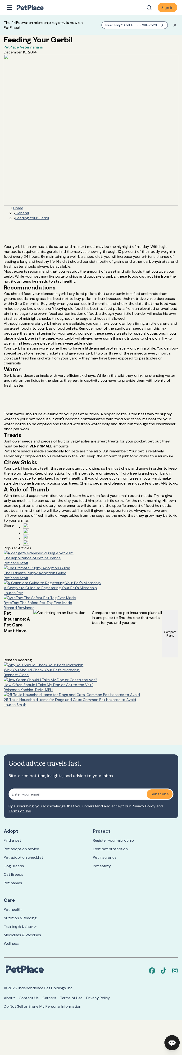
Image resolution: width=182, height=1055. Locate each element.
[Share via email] (26, 543)
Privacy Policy (143, 806)
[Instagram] (175, 970)
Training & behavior (20, 926)
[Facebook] (152, 970)
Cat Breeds (13, 874)
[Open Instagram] (26, 537)
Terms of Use (20, 811)
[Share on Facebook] (26, 526)
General (22, 212)
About (9, 997)
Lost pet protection (110, 848)
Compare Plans (170, 633)
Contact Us (29, 997)
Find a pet (12, 840)
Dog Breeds (14, 865)
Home (18, 208)
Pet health (13, 909)
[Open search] (149, 7)
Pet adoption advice (21, 848)
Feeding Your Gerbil (32, 217)
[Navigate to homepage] (35, 7)
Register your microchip (113, 840)
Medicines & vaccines (22, 934)
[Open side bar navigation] (9, 7)
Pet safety (102, 865)
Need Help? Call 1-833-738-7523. (131, 25)
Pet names (13, 882)
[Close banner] (175, 25)
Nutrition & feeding (20, 917)
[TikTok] (163, 970)
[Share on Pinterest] (26, 531)
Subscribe (159, 794)
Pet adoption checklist (23, 857)
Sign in (167, 7)
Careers (49, 997)
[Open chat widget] (172, 1042)
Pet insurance (105, 857)
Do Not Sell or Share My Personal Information (42, 1006)
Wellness (11, 943)
